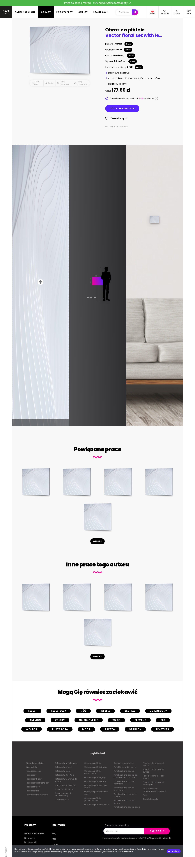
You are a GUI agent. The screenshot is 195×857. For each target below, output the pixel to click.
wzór (116, 720)
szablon (135, 729)
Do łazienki (30, 842)
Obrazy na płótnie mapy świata (95, 786)
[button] (152, 12)
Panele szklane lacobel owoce (153, 770)
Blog (54, 833)
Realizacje (100, 12)
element (140, 720)
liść (83, 711)
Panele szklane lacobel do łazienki (125, 795)
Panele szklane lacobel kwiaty (153, 764)
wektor (31, 729)
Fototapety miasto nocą (66, 763)
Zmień (128, 44)
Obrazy (46, 12)
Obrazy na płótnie (92, 763)
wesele (105, 711)
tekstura (162, 729)
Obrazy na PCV (62, 799)
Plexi (145, 795)
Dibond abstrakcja (34, 763)
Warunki (167, 838)
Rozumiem (173, 851)
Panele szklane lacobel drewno (124, 801)
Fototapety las (32, 790)
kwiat (32, 711)
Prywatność (155, 838)
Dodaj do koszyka (122, 108)
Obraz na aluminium (64, 789)
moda (86, 729)
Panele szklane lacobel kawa (127, 807)
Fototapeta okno (33, 771)
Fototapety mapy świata (37, 794)
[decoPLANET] (6, 12)
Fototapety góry (33, 787)
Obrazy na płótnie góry (94, 777)
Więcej (97, 541)
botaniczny (158, 711)
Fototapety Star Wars (64, 775)
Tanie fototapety (150, 799)
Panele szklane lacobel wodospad (153, 783)
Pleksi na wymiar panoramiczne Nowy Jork (154, 789)
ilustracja (59, 729)
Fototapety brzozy (34, 779)
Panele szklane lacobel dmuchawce (124, 788)
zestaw (130, 711)
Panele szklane (25, 12)
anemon (35, 720)
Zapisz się (157, 831)
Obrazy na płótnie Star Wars (97, 804)
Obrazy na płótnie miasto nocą (96, 792)
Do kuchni (29, 838)
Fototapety (64, 12)
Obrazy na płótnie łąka (124, 763)
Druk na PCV (31, 767)
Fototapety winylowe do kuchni (66, 780)
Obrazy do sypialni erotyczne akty (63, 794)
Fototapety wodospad (65, 785)
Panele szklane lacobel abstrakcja (124, 782)
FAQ (54, 839)
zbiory (60, 720)
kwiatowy (58, 711)
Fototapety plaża (63, 771)
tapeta (110, 729)
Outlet (83, 12)
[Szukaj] (135, 12)
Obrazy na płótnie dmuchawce (92, 772)
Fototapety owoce (63, 767)
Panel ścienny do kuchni (125, 767)
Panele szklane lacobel (124, 771)
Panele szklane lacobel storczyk (153, 777)
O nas (55, 844)
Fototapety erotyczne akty (37, 783)
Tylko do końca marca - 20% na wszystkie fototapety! (96, 3)
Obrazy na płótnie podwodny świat (92, 799)
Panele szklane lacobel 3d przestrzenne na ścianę (125, 776)
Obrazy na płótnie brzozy (95, 767)
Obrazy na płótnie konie (95, 781)
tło (162, 720)
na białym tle (88, 720)
